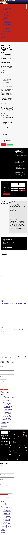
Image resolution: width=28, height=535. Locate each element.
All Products (4, 43)
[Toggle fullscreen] (1, 428)
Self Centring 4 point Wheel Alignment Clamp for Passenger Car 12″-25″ (13, 356)
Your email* (1, 376)
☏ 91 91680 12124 (2, 0)
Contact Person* (2, 366)
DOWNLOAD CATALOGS (3, 2)
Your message (2, 381)
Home (1, 43)
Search (7, 361)
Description (13, 201)
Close (1, 391)
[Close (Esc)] (0, 428)
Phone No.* (1, 371)
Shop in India (27, 6)
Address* (1, 479)
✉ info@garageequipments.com (10, 0)
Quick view (2, 300)
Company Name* (2, 474)
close (1, 465)
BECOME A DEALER (5, 3)
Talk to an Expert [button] (9, 144)
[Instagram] (26, 450)
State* (1, 484)
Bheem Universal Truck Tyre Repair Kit (11, 279)
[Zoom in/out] (2, 428)
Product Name (2, 364)
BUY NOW (2, 56)
